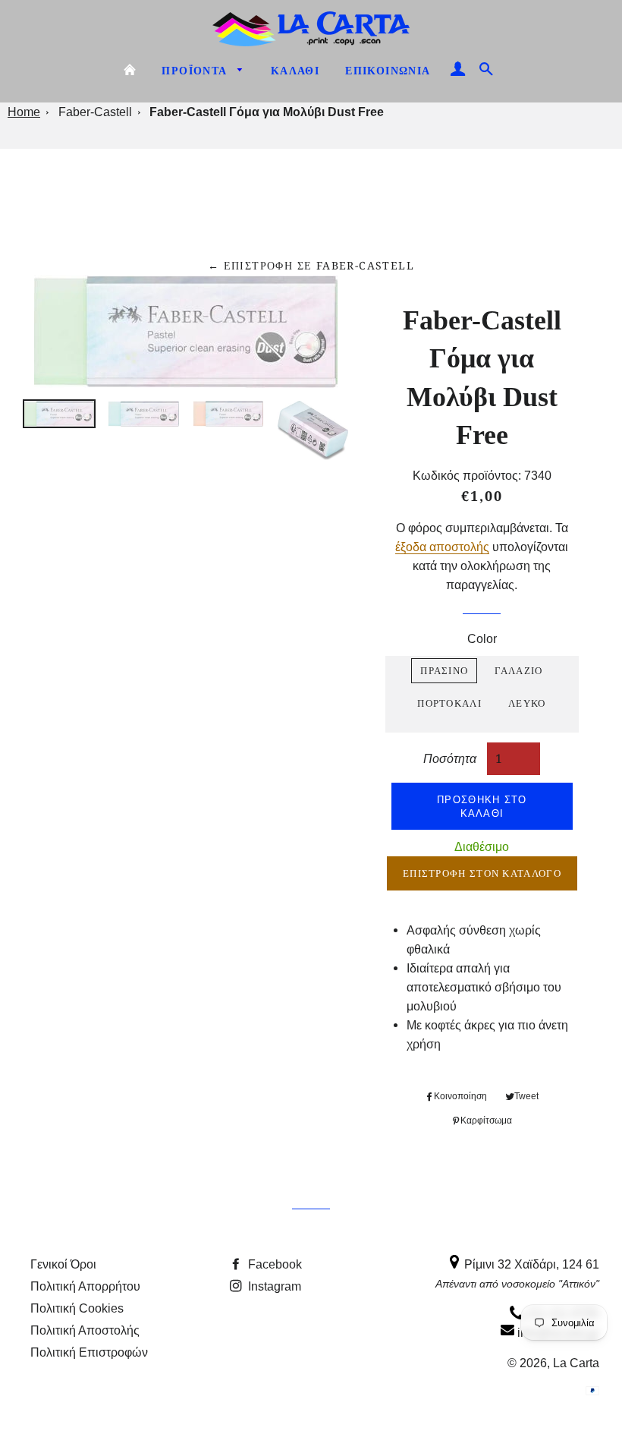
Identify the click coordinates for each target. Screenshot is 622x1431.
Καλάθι (295, 71)
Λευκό (527, 703)
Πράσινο (444, 670)
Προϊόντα (196, 71)
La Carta (576, 1363)
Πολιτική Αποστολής (85, 1330)
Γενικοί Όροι (63, 1264)
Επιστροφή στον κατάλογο (482, 873)
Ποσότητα (449, 758)
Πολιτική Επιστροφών (89, 1352)
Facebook (273, 1264)
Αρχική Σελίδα (129, 69)
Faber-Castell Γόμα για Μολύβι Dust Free (266, 112)
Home (24, 111)
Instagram (273, 1286)
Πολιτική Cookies (77, 1308)
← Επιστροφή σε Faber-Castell (311, 265)
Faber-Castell (95, 111)
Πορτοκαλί (449, 703)
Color (482, 638)
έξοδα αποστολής (442, 546)
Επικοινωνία (387, 71)
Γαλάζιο (518, 670)
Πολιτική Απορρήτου (85, 1286)
